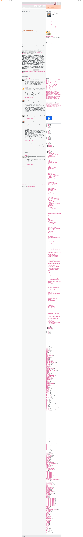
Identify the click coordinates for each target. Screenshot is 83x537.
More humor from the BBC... (53, 162)
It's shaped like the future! (52, 189)
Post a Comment (25, 166)
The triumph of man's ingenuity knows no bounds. (53, 176)
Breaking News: (51, 168)
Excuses (47, 381)
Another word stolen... (52, 156)
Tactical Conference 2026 (50, 505)
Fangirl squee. (50, 205)
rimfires (47, 461)
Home (34, 184)
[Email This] (34, 70)
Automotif (48, 347)
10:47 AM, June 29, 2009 (29, 140)
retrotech (47, 458)
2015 (48, 137)
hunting (47, 404)
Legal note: (50, 173)
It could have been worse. (52, 170)
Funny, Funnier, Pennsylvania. (53, 198)
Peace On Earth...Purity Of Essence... (54, 260)
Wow (47, 527)
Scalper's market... (51, 321)
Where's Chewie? (49, 520)
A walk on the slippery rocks (51, 343)
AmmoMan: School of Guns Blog (52, 84)
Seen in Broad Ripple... (52, 284)
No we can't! (50, 292)
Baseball (47, 351)
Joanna (26, 114)
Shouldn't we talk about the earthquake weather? (53, 480)
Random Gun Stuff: (51, 307)
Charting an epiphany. (52, 227)
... (48, 214)
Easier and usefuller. (51, 223)
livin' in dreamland (49, 414)
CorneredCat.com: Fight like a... (51, 85)
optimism (48, 440)
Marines (47, 418)
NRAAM (47, 438)
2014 (48, 138)
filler (47, 386)
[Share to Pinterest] (38, 70)
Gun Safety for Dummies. (52, 298)
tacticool (47, 506)
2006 (48, 333)
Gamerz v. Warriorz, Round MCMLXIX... (53, 155)
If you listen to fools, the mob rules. (54, 281)
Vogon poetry (48, 518)
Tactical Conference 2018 (50, 498)
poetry (47, 446)
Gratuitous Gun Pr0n (50, 395)
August (49, 150)
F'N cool (47, 384)
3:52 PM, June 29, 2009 (29, 164)
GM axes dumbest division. (53, 315)
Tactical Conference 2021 (50, 500)
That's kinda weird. (51, 265)
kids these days (49, 411)
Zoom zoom (48, 532)
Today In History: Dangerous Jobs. (54, 310)
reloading (48, 457)
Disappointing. (50, 251)
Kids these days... (51, 163)
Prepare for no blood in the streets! (54, 295)
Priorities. (50, 301)
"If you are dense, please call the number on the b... (54, 249)
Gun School (48, 397)
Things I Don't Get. (51, 224)
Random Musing (49, 455)
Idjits (47, 406)
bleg (47, 356)
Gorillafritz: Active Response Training (52, 48)
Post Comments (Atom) (31, 186)
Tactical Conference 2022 (50, 501)
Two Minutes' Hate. (51, 185)
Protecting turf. (50, 305)
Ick (46, 405)
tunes (47, 515)
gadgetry (47, 390)
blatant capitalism (49, 355)
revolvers (48, 459)
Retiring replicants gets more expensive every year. (53, 318)
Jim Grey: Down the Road (50, 50)
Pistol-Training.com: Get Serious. (52, 89)
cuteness (47, 371)
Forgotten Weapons (49, 80)
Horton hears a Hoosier (50, 403)
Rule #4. (49, 299)
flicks (47, 387)
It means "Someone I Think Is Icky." (54, 228)
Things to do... (50, 312)
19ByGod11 (48, 340)
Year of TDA (48, 530)
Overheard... (48, 442)
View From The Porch (27, 3)
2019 (48, 132)
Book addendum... (51, 254)
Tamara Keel (48, 115)
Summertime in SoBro (50, 493)
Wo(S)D (47, 523)
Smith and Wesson (49, 484)
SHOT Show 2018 (49, 473)
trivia (47, 514)
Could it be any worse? (52, 196)
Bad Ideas (48, 350)
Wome (47, 524)
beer (47, 352)
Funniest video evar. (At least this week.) (54, 275)
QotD (47, 454)
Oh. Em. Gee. (50, 236)
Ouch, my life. (50, 220)
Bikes (47, 354)
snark (47, 485)
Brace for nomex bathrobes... (53, 256)
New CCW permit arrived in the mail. (54, 213)
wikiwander (48, 522)
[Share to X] (36, 70)
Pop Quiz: (50, 282)
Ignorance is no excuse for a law (39, 71)
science (47, 466)
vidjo (47, 517)
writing (47, 528)
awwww (47, 349)
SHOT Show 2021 (49, 476)
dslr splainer (48, 379)
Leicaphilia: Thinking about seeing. (52, 104)
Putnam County (49, 453)
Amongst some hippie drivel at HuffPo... (53, 289)
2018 (48, 133)
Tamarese (48, 507)
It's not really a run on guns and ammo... (53, 313)
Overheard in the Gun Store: (53, 269)
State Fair (48, 489)
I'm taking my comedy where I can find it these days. (54, 323)
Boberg (47, 358)
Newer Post (24, 184)
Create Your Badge (53, 115)
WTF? (47, 529)
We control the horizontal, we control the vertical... (54, 243)
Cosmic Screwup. (51, 182)
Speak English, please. (52, 208)
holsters (47, 402)
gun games (48, 396)
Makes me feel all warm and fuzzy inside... (54, 246)
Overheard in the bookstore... (53, 255)
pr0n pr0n (48, 448)
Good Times (48, 394)
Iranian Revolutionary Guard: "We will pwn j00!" (54, 231)
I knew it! (49, 286)
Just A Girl (48, 410)
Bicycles (47, 353)
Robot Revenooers (49, 462)
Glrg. (49, 215)
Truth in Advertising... (52, 193)
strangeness (48, 490)
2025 (48, 125)
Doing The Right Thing (50, 375)
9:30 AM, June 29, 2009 (29, 113)
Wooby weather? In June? (52, 304)
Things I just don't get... (52, 184)
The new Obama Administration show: (53, 280)
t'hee (47, 496)
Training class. (50, 235)
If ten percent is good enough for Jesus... (54, 264)
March (49, 327)
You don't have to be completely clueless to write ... (53, 267)
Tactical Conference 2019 (50, 499)
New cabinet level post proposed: (54, 293)
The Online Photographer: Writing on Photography (52, 106)
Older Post (43, 184)
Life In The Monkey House (50, 413)
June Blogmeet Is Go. (52, 257)
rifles (47, 460)
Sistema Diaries (49, 482)
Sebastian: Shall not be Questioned (52, 103)
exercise (47, 382)
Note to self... (50, 181)
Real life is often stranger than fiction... (53, 192)
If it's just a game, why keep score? (54, 169)
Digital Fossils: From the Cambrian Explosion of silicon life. (52, 99)
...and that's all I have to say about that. (54, 262)
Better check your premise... (53, 294)
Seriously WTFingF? (50, 469)
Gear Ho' (47, 392)
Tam (25, 99)
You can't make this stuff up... (53, 278)
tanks (47, 508)
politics (23, 72)
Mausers (47, 419)
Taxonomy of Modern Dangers (51, 509)
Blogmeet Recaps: (51, 188)
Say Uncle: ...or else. (50, 44)
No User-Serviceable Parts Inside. (54, 237)
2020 (48, 131)
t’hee (47, 497)
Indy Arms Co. (48, 82)
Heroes (47, 399)
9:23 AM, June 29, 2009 (29, 97)
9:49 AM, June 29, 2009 (29, 118)
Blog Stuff (27, 71)
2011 (48, 142)
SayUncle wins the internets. (53, 270)
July (49, 151)
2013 (48, 139)
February (50, 328)
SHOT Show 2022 (49, 477)
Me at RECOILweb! (49, 25)
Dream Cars (48, 377)
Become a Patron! (49, 36)
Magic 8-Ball (48, 416)
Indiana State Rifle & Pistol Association (53, 96)
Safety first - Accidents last (51, 463)
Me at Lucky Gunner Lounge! (51, 26)
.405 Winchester (49, 339)
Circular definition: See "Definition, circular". (54, 204)
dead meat (48, 373)
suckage (47, 492)
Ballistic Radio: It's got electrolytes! (52, 87)
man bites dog (48, 417)
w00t (47, 519)
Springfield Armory (49, 488)
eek (47, 380)
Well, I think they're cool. (52, 183)
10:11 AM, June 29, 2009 (29, 127)
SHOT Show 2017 (49, 472)
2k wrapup (48, 341)
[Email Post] (32, 69)
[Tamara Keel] (49, 120)
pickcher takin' (48, 444)
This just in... (50, 177)
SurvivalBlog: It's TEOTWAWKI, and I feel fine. (53, 95)
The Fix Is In (48, 511)
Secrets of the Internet (50, 468)
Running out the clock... (52, 174)
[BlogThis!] (35, 70)
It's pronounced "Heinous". (53, 166)
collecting (48, 366)
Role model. (50, 209)
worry (47, 526)
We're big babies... (51, 232)
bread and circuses (49, 361)
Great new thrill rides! (52, 238)
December (50, 145)
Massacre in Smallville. (52, 167)
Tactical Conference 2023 (50, 502)
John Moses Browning (50, 409)
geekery (47, 393)
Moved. (49, 219)
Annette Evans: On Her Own (51, 49)
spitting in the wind (49, 487)
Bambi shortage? (51, 157)
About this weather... (51, 300)
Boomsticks (31, 71)
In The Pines (48, 47)
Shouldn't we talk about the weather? (52, 481)
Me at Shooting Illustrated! (51, 24)
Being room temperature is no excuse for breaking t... (53, 287)
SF (46, 470)
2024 (48, 126)
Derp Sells (48, 374)
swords (47, 495)
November (50, 146)
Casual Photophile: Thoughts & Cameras (53, 105)
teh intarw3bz (48, 510)
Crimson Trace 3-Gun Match (51, 370)
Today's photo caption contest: (53, 268)
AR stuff (47, 346)
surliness (48, 494)
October (49, 147)
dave (26, 87)
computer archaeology (50, 368)
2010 (48, 143)
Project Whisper (49, 451)
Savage (47, 464)
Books (47, 359)
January (49, 329)
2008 (48, 331)
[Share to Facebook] (37, 70)
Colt (47, 367)
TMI (47, 512)
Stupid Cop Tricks (49, 491)
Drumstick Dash (49, 378)
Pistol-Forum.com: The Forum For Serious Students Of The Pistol (52, 91)
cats (47, 365)
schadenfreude (48, 465)
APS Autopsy (48, 345)
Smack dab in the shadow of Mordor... (53, 202)
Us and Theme (48, 516)
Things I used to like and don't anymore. (53, 200)
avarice (47, 348)
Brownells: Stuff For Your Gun (51, 86)
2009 (48, 144)
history (47, 400)
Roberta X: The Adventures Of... (51, 45)
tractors (47, 513)
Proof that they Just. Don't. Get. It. (54, 187)
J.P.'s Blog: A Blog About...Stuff (51, 52)
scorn (47, 467)
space (47, 486)
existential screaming (50, 383)
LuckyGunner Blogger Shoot (51, 415)
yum (47, 531)
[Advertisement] (33, 20)
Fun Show (48, 388)
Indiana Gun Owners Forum (51, 97)
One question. (50, 197)
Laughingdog (27, 78)
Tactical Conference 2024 (50, 503)
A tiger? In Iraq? (51, 320)
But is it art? (48, 363)
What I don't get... (51, 229)
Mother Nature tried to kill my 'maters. (53, 309)
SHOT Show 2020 (49, 475)
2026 (48, 124)
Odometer (48, 439)
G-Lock (47, 389)
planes (47, 445)
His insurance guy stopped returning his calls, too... (54, 241)
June (49, 152)
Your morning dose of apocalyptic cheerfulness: (54, 272)
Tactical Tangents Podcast (50, 88)
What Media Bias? (51, 190)
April (49, 326)
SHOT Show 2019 (49, 474)
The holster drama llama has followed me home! (53, 222)
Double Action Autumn (50, 376)
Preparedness (48, 450)
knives (47, 412)
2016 (48, 136)
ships (47, 471)
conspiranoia (48, 369)
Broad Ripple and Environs (51, 362)
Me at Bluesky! (48, 23)
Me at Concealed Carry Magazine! (52, 27)
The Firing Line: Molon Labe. (51, 81)
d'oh (47, 372)
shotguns (48, 478)
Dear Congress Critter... (52, 178)
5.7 (46, 342)
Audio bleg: (50, 161)
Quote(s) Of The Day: (51, 283)
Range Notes (48, 456)
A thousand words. (51, 306)
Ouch (47, 441)
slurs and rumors (49, 483)
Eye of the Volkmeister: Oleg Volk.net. (53, 92)
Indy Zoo (47, 408)
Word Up (47, 525)
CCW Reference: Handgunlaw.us (52, 93)
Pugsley (47, 452)
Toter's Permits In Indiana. (52, 172)
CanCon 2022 (48, 364)
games (47, 391)
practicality (48, 449)
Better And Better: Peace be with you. (52, 46)
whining (47, 521)
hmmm (47, 401)
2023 (48, 127)
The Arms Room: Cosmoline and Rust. (53, 79)
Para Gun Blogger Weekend (51, 443)
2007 (48, 332)
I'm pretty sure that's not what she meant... (54, 317)
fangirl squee (48, 385)
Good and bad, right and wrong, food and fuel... (54, 253)
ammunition (48, 344)
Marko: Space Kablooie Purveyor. (52, 43)
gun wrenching (49, 398)
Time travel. (50, 244)
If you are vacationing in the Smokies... (53, 207)
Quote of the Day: (51, 153)
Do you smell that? (51, 160)
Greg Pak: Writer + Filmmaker (51, 51)
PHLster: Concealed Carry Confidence (53, 83)
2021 (48, 130)
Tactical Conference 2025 (50, 504)
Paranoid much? (51, 212)
